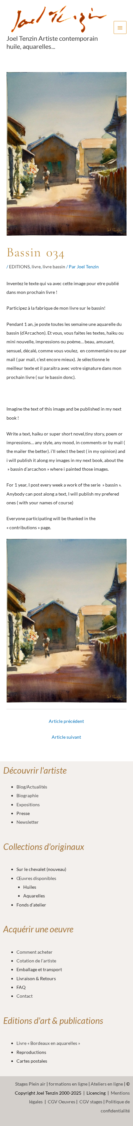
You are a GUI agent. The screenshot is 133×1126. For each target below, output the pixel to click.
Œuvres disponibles (36, 878)
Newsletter (27, 822)
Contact (24, 996)
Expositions (28, 804)
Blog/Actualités (31, 786)
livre (36, 266)
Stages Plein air (30, 1084)
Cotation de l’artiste (36, 960)
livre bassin (54, 266)
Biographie (27, 795)
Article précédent (66, 721)
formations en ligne (68, 1084)
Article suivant (66, 737)
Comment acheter (34, 952)
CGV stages (90, 1101)
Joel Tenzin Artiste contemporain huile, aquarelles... (52, 42)
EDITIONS (19, 266)
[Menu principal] (120, 27)
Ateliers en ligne (107, 1084)
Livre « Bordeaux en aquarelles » (48, 1043)
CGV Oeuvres (61, 1101)
